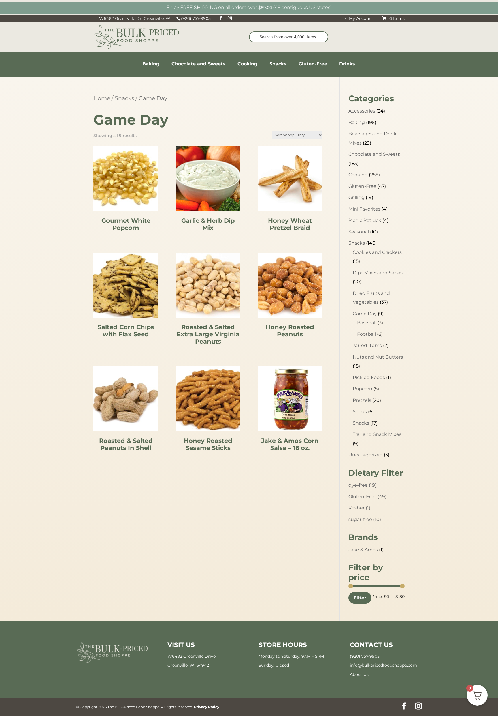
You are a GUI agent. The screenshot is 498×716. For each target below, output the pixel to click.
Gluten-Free (362, 186)
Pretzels (362, 400)
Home (101, 98)
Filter (360, 598)
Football (366, 334)
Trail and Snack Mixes (377, 434)
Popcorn (362, 388)
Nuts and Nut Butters (378, 357)
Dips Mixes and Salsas (378, 272)
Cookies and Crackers (377, 252)
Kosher (359, 508)
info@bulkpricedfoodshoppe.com (383, 665)
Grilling (356, 197)
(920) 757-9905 (365, 656)
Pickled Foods (369, 377)
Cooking (358, 174)
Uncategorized (365, 455)
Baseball (366, 322)
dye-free (362, 485)
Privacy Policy (206, 707)
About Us (359, 674)
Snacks (124, 98)
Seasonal (358, 232)
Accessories (361, 111)
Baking (356, 122)
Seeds (360, 411)
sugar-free (364, 519)
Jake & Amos (363, 549)
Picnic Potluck (364, 220)
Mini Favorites (364, 209)
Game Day (365, 313)
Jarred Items (367, 345)
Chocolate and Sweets (374, 154)
